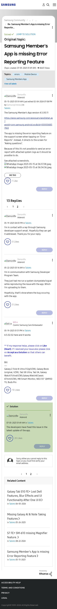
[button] (48, 95)
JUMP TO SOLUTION (25, 34)
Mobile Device (30, 74)
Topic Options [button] (48, 27)
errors (17, 74)
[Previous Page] (9, 206)
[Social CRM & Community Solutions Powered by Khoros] (45, 573)
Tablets (7, 108)
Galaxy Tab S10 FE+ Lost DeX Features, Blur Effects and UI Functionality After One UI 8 (24, 496)
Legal (4, 598)
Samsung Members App (17, 79)
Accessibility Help (11, 583)
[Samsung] (8, 4)
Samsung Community (14, 20)
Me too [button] (12, 175)
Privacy (5, 593)
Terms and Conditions (13, 588)
